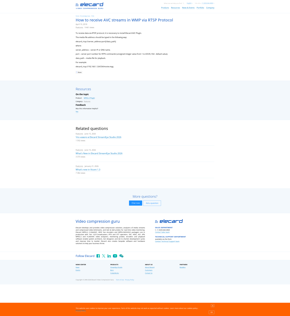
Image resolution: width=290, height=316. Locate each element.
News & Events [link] (188, 7)
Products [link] (165, 7)
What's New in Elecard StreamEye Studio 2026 (99, 153)
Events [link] (78, 270)
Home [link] (77, 16)
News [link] (77, 267)
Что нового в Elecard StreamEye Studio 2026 (98, 137)
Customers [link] (148, 270)
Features (79, 27)
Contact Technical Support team (167, 241)
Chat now (136, 203)
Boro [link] (112, 270)
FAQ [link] (93, 16)
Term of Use (120, 280)
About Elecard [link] (149, 267)
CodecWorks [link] (114, 273)
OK (211, 312)
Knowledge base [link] (85, 16)
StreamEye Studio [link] (116, 267)
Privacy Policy (129, 280)
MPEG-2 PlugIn (89, 98)
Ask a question (152, 203)
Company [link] (210, 7)
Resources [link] (175, 7)
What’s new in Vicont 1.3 (88, 169)
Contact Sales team (162, 232)
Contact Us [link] (148, 273)
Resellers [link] (183, 267)
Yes (77, 112)
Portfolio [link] (200, 7)
